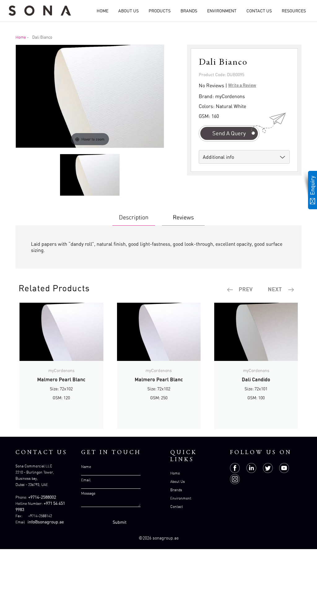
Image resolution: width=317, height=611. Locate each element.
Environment (222, 10)
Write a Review (242, 85)
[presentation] (240, 289)
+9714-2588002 (42, 497)
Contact (176, 506)
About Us (128, 10)
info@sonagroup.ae (46, 521)
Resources (294, 10)
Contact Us (259, 10)
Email (85, 480)
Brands (188, 10)
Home (102, 10)
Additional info (218, 157)
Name (86, 466)
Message (88, 493)
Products (160, 10)
